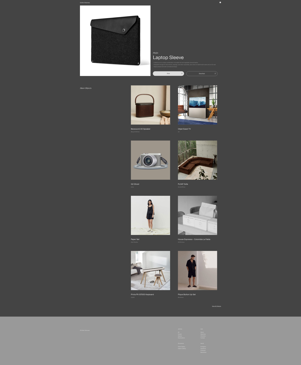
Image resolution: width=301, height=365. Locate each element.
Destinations (181, 338)
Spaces (180, 336)
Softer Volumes (85, 3)
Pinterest (203, 350)
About (202, 332)
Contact (203, 338)
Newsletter (203, 352)
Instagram (203, 346)
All (178, 332)
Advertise (203, 334)
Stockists (203, 336)
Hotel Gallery (181, 346)
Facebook (203, 348)
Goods (180, 334)
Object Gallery (182, 348)
